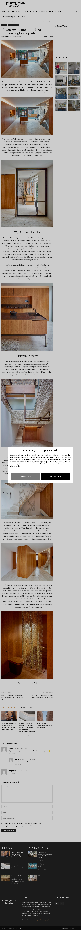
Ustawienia (25, 476)
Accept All (55, 476)
